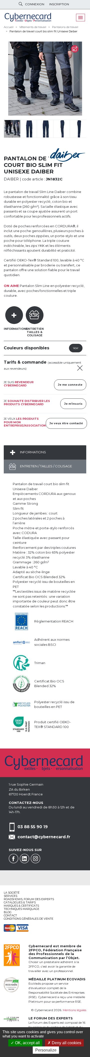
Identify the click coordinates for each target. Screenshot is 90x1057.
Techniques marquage (21, 909)
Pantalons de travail (65, 27)
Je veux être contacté (66, 423)
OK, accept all (27, 1043)
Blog (8, 912)
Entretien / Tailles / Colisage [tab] (45, 466)
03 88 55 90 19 (33, 826)
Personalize (45, 1050)
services (10, 896)
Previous (15, 78)
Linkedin (24, 858)
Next (72, 78)
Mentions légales (74, 1010)
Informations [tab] (16, 329)
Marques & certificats (21, 905)
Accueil (9, 27)
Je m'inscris (73, 403)
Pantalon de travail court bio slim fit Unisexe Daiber (43, 31)
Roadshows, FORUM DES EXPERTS (29, 899)
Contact (10, 915)
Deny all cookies (66, 1043)
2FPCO (34, 950)
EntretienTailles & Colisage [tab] (35, 332)
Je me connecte (70, 384)
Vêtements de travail (32, 27)
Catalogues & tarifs (20, 902)
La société (12, 892)
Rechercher (20, 4)
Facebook (13, 858)
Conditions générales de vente (28, 918)
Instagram (35, 858)
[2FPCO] (12, 955)
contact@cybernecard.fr (44, 836)
